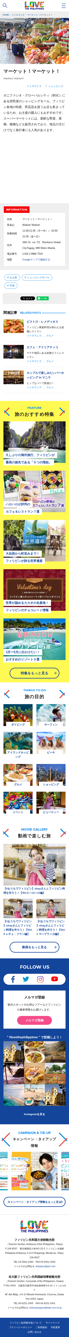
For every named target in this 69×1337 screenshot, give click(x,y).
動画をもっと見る (34, 947)
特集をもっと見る (34, 673)
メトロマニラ (34, 86)
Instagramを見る (34, 1114)
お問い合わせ (34, 1332)
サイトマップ (52, 1322)
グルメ (50, 335)
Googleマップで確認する (36, 259)
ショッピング (55, 86)
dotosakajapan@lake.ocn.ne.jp (45, 1307)
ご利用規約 (41, 1327)
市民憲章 (55, 1327)
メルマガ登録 (34, 1020)
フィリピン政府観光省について (26, 1322)
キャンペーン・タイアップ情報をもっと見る (34, 1201)
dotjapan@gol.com (45, 1266)
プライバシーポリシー (20, 1327)
